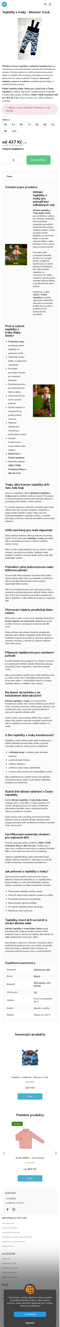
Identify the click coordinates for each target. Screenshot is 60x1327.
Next (54, 1179)
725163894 (10, 1225)
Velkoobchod (7, 1273)
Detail (30, 1123)
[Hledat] (45, 4)
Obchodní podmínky (11, 1259)
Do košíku (17, 160)
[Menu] (4, 4)
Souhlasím (31, 1314)
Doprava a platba (10, 1254)
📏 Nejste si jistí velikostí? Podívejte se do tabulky (27, 107)
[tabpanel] (30, 1098)
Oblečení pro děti (42, 993)
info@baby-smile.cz (14, 1229)
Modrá (37, 1000)
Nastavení (30, 1322)
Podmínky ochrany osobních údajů (17, 1263)
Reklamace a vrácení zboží (13, 1268)
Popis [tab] (9, 174)
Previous (4, 1180)
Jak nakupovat (8, 1250)
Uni (35, 1016)
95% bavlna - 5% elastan (40, 1008)
